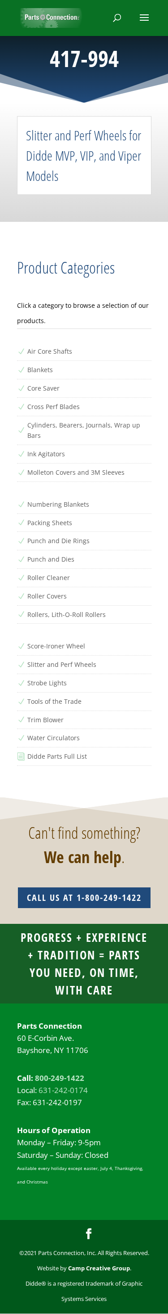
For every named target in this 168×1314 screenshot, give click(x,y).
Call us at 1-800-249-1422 (84, 897)
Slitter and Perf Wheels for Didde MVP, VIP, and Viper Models (83, 155)
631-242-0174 (63, 1090)
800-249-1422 (59, 1078)
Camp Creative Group (99, 1268)
